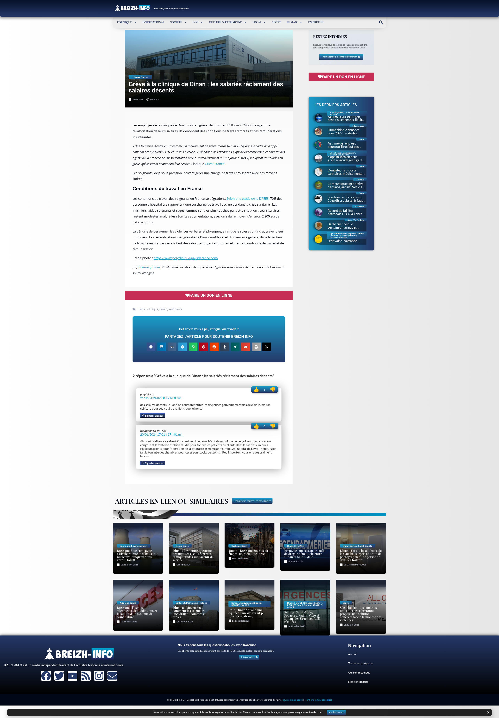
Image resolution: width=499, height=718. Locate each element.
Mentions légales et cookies (318, 699)
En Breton (316, 22)
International (153, 22)
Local (256, 22)
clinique (152, 309)
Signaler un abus (154, 415)
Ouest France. (215, 164)
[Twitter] (59, 676)
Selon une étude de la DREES (247, 198)
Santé (144, 77)
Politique (124, 22)
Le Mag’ (292, 22)
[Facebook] (46, 676)
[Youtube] (72, 676)
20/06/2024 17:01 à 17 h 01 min (161, 434)
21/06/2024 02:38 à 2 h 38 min (160, 398)
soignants (175, 309)
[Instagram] (99, 676)
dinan (163, 309)
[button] (381, 22)
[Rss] (86, 676)
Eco (195, 22)
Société (176, 22)
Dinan (136, 77)
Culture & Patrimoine (225, 22)
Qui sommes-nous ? (293, 699)
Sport (276, 22)
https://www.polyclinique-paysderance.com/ (186, 258)
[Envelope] (112, 676)
